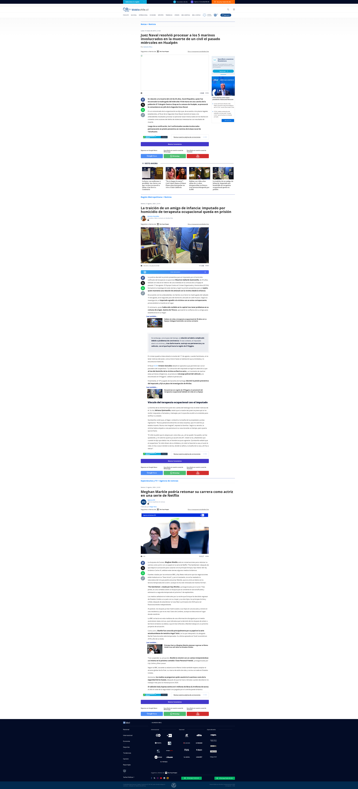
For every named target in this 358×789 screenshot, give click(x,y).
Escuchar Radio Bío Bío (224, 2)
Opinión (177, 15)
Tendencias (169, 15)
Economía (153, 15)
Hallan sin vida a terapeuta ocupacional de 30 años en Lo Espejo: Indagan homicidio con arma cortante (185, 320)
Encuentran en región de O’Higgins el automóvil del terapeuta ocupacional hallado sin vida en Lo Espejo (183, 391)
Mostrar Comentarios (175, 144)
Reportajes (127, 765)
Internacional (143, 15)
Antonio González (153, 216)
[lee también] (155, 322)
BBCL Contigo (196, 15)
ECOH (156, 366)
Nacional (134, 15)
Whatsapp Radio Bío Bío (226, 778)
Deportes (160, 15)
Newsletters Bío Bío (182, 2)
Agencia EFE (151, 500)
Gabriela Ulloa (147, 47)
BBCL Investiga (186, 15)
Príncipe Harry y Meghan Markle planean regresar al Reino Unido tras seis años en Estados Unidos (186, 646)
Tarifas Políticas (128, 777)
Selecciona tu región (132, 2)
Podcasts (126, 15)
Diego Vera (153, 507)
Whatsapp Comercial (193, 778)
